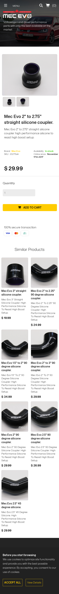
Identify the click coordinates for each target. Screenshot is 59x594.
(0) (53, 5)
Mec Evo (16, 151)
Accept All (12, 582)
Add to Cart (32, 207)
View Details (34, 582)
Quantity (9, 183)
